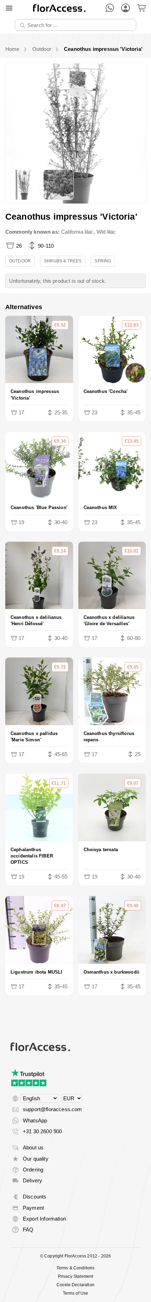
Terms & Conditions (76, 1268)
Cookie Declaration (75, 1284)
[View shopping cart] (141, 8)
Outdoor (20, 261)
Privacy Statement (75, 1276)
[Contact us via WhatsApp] (110, 8)
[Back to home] (59, 8)
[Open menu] (9, 8)
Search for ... (34, 18)
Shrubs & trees (62, 261)
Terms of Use (75, 1293)
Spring (102, 261)
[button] (75, 133)
